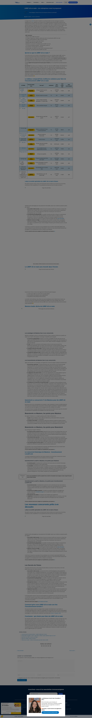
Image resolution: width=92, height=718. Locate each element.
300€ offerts (31, 135)
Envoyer (60, 693)
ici (54, 449)
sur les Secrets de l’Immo (43, 601)
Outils (42, 2)
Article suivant (72, 650)
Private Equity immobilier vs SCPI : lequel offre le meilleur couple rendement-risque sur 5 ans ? (39, 635)
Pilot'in (76, 716)
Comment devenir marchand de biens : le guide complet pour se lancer (34, 634)
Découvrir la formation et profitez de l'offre (50, 712)
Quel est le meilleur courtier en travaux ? (29, 638)
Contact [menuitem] (65, 2)
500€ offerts (31, 117)
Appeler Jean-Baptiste (31, 130)
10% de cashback (31, 95)
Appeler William (31, 154)
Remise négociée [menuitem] (59, 2)
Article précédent (19, 650)
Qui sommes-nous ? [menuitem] (50, 2)
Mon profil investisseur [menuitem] (73, 2)
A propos (65, 702)
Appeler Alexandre (31, 105)
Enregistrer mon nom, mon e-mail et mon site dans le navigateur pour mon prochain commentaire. (39, 677)
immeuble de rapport (40, 491)
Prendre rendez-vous (31, 139)
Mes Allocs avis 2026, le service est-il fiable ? (30, 637)
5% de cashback (31, 100)
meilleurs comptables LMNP (56, 613)
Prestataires (36, 2)
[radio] (42, 646)
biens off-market (61, 218)
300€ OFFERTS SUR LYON (31, 90)
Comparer (29, 2)
